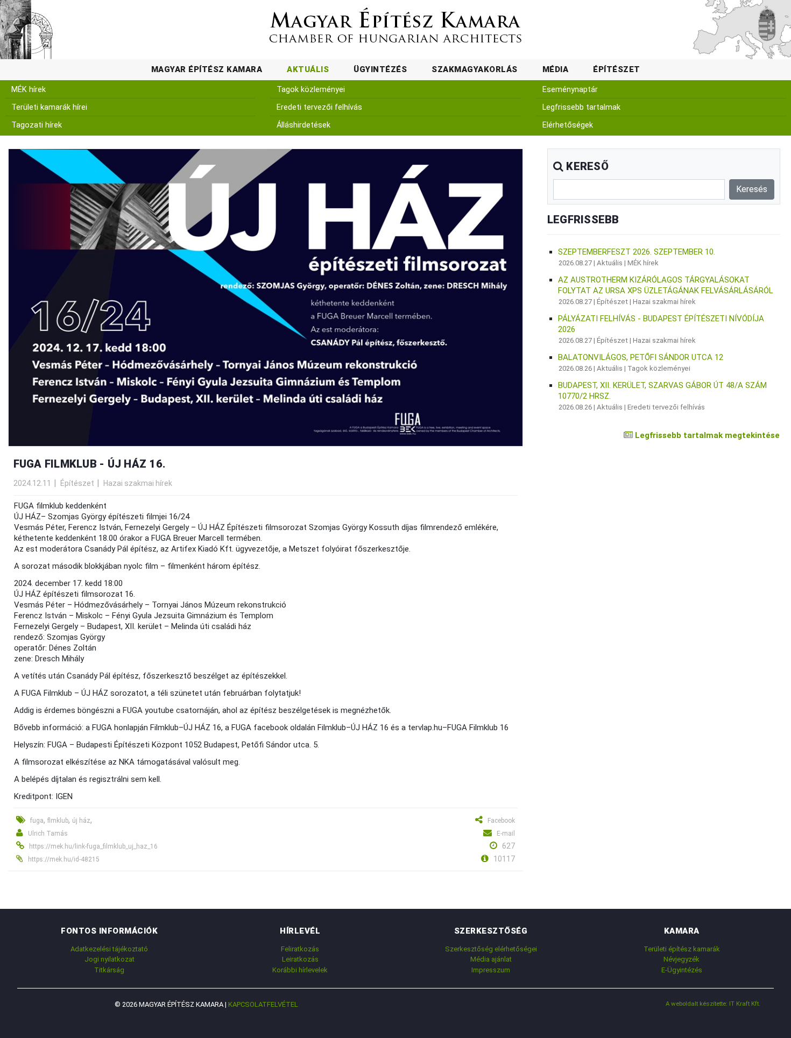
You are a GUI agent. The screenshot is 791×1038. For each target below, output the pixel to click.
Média (555, 69)
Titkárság (109, 970)
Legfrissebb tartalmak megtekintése (706, 435)
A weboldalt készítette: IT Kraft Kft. (713, 1003)
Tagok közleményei (311, 89)
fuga (37, 820)
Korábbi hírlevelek (300, 970)
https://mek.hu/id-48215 (64, 859)
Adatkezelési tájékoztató (109, 949)
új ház (81, 820)
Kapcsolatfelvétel (263, 1004)
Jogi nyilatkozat (109, 959)
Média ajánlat (491, 959)
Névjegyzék (681, 959)
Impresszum (490, 970)
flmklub (57, 820)
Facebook (501, 820)
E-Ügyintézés (681, 970)
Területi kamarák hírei (49, 107)
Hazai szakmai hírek (137, 483)
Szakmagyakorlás (475, 69)
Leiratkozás (300, 959)
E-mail (506, 833)
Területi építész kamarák (682, 949)
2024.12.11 (32, 483)
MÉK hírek (28, 89)
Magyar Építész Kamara (207, 69)
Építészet (616, 69)
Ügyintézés (380, 69)
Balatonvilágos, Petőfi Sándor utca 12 (640, 357)
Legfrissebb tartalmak (581, 107)
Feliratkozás (300, 949)
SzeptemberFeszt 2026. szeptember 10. (636, 252)
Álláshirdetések (303, 125)
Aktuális (308, 69)
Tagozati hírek (36, 125)
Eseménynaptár (570, 89)
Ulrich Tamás (48, 833)
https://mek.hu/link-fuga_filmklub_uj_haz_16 (93, 846)
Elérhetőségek (567, 125)
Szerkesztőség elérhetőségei (491, 949)
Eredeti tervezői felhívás (319, 107)
